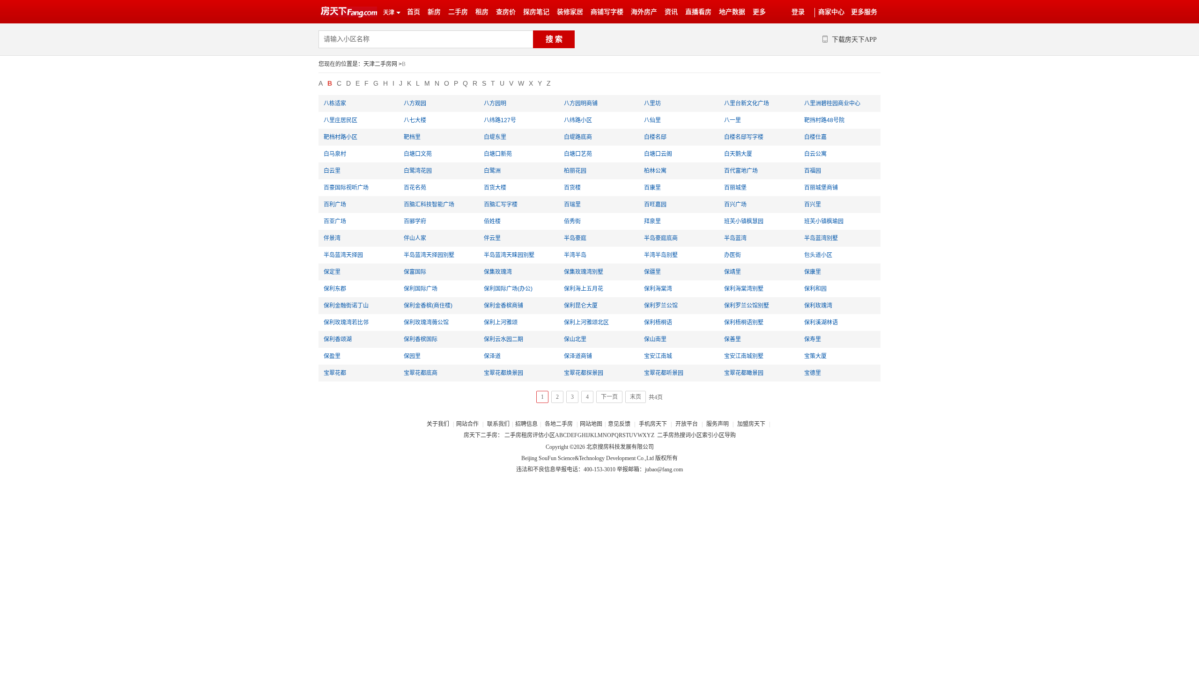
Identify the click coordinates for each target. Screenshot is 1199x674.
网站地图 (591, 424)
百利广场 (335, 204)
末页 (635, 397)
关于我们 (439, 424)
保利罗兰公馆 (661, 305)
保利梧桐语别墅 (743, 322)
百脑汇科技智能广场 (429, 204)
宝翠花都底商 (420, 373)
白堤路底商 (578, 137)
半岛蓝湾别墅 (821, 238)
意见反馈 (619, 424)
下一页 (609, 397)
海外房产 (644, 11)
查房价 (506, 11)
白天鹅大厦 (738, 154)
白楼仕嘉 (815, 137)
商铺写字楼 (607, 11)
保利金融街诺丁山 (346, 305)
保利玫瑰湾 (818, 305)
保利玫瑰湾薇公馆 (426, 322)
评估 (538, 435)
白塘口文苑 (418, 154)
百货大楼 (495, 187)
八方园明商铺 (581, 103)
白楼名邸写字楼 (743, 137)
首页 (413, 11)
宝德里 (812, 373)
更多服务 (864, 11)
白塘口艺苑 (578, 154)
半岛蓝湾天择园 (343, 255)
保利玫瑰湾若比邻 (346, 322)
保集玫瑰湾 (498, 272)
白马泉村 (335, 154)
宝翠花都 (335, 373)
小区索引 (702, 435)
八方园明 (495, 103)
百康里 (652, 187)
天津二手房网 (380, 64)
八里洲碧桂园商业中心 (832, 103)
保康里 (812, 272)
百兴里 (812, 204)
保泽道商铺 (578, 356)
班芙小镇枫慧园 (743, 221)
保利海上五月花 (583, 289)
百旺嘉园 (655, 204)
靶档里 (412, 137)
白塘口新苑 (498, 154)
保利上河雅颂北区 (586, 322)
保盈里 (332, 356)
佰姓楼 (492, 221)
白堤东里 (495, 137)
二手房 (458, 11)
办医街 (732, 255)
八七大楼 (415, 120)
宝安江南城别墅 (743, 356)
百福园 (812, 171)
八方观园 (415, 103)
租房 (481, 11)
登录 (798, 11)
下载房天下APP (854, 39)
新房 (434, 11)
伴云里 (492, 238)
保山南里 (655, 339)
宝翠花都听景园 (663, 373)
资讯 (671, 11)
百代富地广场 (741, 171)
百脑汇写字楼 (501, 204)
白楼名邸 (655, 137)
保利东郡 (335, 289)
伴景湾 (332, 238)
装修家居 (570, 11)
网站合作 (467, 424)
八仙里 (652, 120)
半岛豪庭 (575, 238)
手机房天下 (653, 424)
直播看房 (698, 11)
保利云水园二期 (503, 339)
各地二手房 (558, 424)
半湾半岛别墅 (661, 255)
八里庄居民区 (340, 120)
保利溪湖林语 (821, 322)
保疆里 (652, 272)
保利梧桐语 (658, 322)
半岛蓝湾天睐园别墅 (509, 255)
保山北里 (575, 339)
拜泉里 (652, 221)
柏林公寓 (655, 171)
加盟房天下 (752, 424)
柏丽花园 (575, 171)
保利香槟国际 (420, 339)
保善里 (732, 339)
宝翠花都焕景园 (503, 373)
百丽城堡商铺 (821, 187)
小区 (549, 435)
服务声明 (717, 424)
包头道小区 (818, 255)
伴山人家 (415, 238)
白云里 (332, 171)
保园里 (412, 356)
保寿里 (812, 339)
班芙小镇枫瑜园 (824, 221)
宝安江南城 (658, 356)
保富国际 (415, 272)
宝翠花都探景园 (583, 373)
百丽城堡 (735, 187)
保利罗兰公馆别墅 (746, 305)
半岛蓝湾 (735, 238)
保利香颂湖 (338, 339)
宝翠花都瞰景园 (743, 373)
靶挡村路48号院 (824, 120)
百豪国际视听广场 (346, 187)
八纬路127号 (500, 120)
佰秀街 (572, 221)
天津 (388, 12)
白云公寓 (815, 154)
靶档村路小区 (340, 137)
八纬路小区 (578, 120)
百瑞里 (572, 204)
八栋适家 (335, 103)
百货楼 (572, 187)
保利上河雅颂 (501, 322)
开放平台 (687, 424)
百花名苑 (415, 187)
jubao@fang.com (664, 469)
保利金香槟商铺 (503, 305)
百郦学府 (415, 221)
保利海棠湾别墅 (743, 289)
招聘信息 (526, 424)
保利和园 (815, 289)
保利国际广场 (420, 289)
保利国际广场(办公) (508, 289)
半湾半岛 (575, 255)
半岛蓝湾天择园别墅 (429, 255)
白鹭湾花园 (418, 171)
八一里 (732, 120)
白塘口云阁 (658, 154)
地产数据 (732, 11)
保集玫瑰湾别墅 (583, 272)
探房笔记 (536, 11)
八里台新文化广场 (746, 103)
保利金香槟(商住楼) (428, 305)
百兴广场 (735, 204)
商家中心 (831, 11)
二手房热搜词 (674, 435)
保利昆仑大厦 (581, 305)
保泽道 (492, 356)
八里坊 (652, 103)
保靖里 (732, 272)
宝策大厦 (815, 356)
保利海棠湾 (658, 289)
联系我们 (498, 424)
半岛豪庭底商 (661, 238)
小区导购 (724, 435)
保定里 (332, 272)
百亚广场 (335, 221)
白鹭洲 (492, 171)
